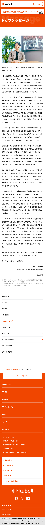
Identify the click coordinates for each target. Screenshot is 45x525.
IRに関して (6, 476)
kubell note (5, 510)
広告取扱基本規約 (8, 448)
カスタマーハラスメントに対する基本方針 (15, 452)
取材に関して (7, 470)
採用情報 (4, 429)
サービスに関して (8, 465)
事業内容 (4, 392)
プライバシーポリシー (9, 437)
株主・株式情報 (7, 346)
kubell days (5, 505)
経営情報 (4, 309)
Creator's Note (6, 514)
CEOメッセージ (8, 321)
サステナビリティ (7, 407)
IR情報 (8, 369)
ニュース (4, 422)
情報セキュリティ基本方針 (10, 441)
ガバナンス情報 (7, 352)
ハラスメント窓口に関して (10, 481)
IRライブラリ (6, 333)
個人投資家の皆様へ (8, 339)
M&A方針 (5, 399)
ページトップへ (23, 376)
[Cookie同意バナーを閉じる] (42, 520)
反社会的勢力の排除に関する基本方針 (13, 444)
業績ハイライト (8, 327)
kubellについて (7, 384)
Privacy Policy (34, 523)
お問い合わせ (7, 460)
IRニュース (5, 302)
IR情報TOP (5, 296)
